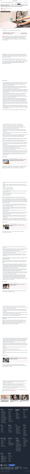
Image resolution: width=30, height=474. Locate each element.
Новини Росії (18, 429)
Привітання (25, 435)
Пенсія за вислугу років (3, 461)
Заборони (24, 443)
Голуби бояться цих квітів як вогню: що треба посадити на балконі (18, 358)
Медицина (10, 416)
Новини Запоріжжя (3, 417)
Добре (19, 4)
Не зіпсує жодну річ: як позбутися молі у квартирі (17, 225)
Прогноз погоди (11, 421)
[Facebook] (20, 0)
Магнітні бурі (25, 434)
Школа (9, 417)
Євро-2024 (24, 416)
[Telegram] (22, 0)
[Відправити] (9, 0)
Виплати (10, 413)
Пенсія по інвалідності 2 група (4, 456)
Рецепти (9, 453)
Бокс (24, 412)
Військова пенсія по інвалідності (4, 458)
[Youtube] (23, 0)
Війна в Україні (3, 438)
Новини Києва (3, 411)
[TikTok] (27, 0)
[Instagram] (25, 0)
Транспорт (17, 413)
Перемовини (3, 442)
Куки (15, 4)
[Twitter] (24, 0)
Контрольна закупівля (18, 2)
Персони (17, 438)
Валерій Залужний (18, 445)
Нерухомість (17, 414)
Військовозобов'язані (11, 443)
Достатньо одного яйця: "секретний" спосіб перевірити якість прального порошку (18, 160)
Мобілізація (10, 438)
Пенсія (2, 453)
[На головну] (15, 0)
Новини (2, 409)
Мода (24, 429)
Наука (2, 425)
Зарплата (10, 411)
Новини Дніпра (3, 413)
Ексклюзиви (25, 2)
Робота (9, 412)
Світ (16, 425)
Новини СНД (18, 430)
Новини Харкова (3, 412)
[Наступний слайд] (29, 2)
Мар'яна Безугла (18, 449)
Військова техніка (3, 446)
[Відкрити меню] (1, 0)
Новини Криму (3, 421)
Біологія (2, 429)
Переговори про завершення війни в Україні (7, 2)
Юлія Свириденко (18, 450)
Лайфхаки (11, 158)
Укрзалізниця (18, 418)
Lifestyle (24, 425)
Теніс (24, 413)
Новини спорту (25, 409)
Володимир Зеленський (17, 440)
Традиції (24, 442)
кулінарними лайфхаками (15, 389)
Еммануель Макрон (18, 444)
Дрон (2, 430)
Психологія (10, 430)
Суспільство (10, 409)
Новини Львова (3, 416)
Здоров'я (9, 425)
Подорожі (24, 430)
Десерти (10, 458)
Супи (9, 457)
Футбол (24, 411)
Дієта (9, 429)
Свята (24, 438)
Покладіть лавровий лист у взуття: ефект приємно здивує (17, 285)
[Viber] (21, 1)
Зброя (2, 443)
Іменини (24, 446)
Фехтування (25, 417)
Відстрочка (10, 442)
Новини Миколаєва (3, 422)
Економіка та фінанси (17, 410)
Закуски (10, 461)
